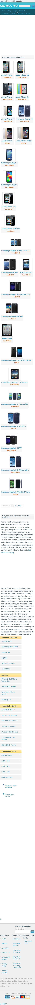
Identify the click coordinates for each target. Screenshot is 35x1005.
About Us (22, 11)
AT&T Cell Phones (8, 710)
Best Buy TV (6, 700)
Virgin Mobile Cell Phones (8, 738)
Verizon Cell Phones (9, 715)
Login (13, 13)
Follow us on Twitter (9, 795)
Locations (16, 939)
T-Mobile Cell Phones (9, 721)
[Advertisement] (17, 34)
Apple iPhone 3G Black (10, 229)
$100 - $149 (5, 761)
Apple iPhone (6, 641)
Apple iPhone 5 (7, 97)
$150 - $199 (5, 766)
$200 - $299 (5, 772)
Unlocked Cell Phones (9, 732)
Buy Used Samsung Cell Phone (17, 965)
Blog (9, 11)
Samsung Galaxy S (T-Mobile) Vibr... (15, 492)
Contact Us (5, 13)
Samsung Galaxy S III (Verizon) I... (14, 404)
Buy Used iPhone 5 (16, 951)
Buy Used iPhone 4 (16, 958)
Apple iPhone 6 (7, 141)
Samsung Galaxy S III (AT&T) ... (13, 426)
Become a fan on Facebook (11, 786)
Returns (4, 943)
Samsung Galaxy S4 (9, 163)
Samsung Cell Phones (9, 647)
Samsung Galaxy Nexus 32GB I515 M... (16, 360)
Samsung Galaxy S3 (24, 119)
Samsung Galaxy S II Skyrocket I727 (15, 294)
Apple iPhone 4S (22, 75)
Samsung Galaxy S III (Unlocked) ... (15, 470)
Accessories (6, 669)
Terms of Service (4, 972)
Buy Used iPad (28, 942)
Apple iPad (5, 652)
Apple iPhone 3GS (8, 207)
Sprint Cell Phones (8, 726)
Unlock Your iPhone (8, 687)
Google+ (3, 1004)
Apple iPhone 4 (7, 75)
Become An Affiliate (5, 958)
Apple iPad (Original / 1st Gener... (14, 382)
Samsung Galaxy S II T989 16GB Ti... (15, 251)
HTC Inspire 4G (26, 272)
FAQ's (15, 11)
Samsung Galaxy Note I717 (12, 316)
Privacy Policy (4, 965)
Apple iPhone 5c (22, 97)
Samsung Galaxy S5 (9, 185)
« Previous (6, 506)
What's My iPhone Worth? (8, 693)
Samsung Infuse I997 (9, 272)
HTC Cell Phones (7, 663)
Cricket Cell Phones (8, 745)
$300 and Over (7, 777)
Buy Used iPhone (16, 944)
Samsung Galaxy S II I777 (11, 448)
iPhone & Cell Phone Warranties (9, 680)
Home (3, 11)
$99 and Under (7, 755)
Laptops (4, 658)
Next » (20, 506)
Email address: (20, 929)
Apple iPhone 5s (7, 119)
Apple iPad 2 (7, 338)
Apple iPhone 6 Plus (23, 141)
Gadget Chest (9, 5)
